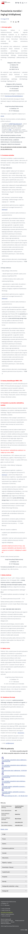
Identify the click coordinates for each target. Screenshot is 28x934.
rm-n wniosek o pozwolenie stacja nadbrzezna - (14, 760)
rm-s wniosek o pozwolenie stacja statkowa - (14, 776)
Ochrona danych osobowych (7, 920)
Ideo (26, 930)
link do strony (21, 733)
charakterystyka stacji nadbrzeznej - (14, 771)
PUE (10, 129)
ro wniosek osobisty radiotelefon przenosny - (14, 787)
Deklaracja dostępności (6, 923)
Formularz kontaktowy (7, 912)
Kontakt (12, 922)
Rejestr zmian (4, 829)
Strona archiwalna (5, 922)
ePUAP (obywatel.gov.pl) (15, 123)
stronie (2, 116)
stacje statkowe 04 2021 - (15, 795)
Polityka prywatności (19, 920)
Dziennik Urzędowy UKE (6, 919)
